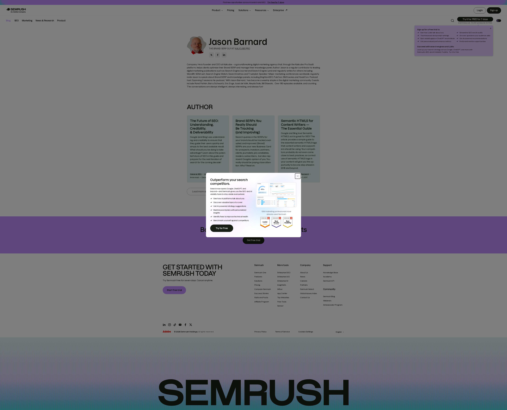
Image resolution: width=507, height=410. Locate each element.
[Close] (297, 176)
